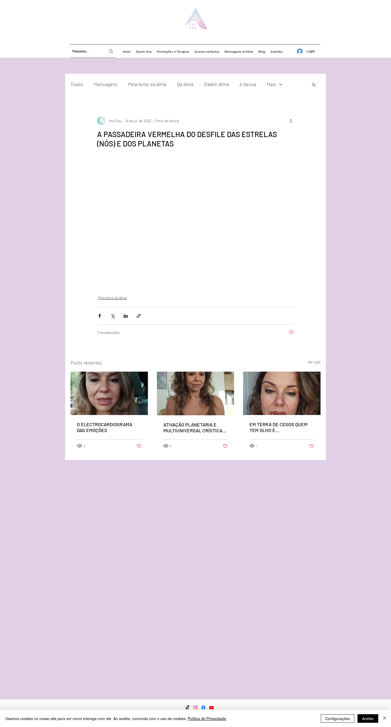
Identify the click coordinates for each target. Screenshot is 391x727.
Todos (76, 84)
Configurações (337, 718)
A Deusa (247, 84)
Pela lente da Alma (147, 84)
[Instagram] (195, 707)
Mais (271, 84)
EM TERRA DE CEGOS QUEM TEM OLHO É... (278, 427)
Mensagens (106, 84)
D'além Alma (216, 84)
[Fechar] (384, 718)
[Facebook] (203, 707)
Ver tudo (314, 362)
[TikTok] (187, 707)
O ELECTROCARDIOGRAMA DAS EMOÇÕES (104, 427)
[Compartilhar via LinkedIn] (125, 315)
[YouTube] (211, 707)
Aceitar (368, 718)
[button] (313, 84)
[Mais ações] (291, 120)
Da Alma (185, 84)
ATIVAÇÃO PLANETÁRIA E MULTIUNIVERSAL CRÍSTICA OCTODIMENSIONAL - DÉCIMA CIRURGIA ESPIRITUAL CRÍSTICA (194, 427)
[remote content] (195, 217)
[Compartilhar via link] (138, 315)
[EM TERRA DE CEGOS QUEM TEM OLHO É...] (282, 393)
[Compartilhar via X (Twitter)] (112, 315)
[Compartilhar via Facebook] (99, 315)
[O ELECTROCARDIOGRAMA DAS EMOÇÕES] (109, 393)
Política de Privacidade (207, 718)
